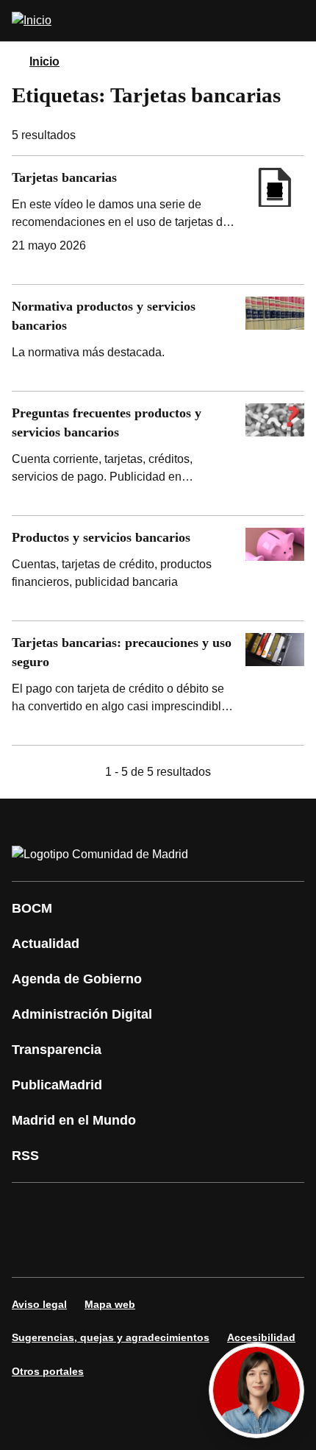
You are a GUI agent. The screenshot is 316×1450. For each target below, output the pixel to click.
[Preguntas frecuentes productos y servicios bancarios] (158, 453)
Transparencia (56, 1049)
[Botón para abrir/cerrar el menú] (295, 20)
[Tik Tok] (32, 1250)
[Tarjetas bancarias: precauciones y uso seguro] (158, 683)
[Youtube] (164, 1209)
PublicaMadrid (57, 1085)
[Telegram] (120, 1250)
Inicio (44, 61)
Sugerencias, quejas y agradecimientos (110, 1337)
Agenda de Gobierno (77, 979)
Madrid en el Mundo (74, 1120)
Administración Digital (82, 1014)
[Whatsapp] (252, 1209)
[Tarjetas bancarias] (158, 220)
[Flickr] (76, 1250)
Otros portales (48, 1371)
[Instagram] (76, 1209)
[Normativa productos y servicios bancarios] (158, 338)
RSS (25, 1155)
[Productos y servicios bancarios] (158, 568)
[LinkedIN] (208, 1209)
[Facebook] (32, 1209)
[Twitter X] (120, 1209)
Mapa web (110, 1304)
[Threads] (164, 1250)
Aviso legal (39, 1304)
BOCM (32, 908)
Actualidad (45, 943)
